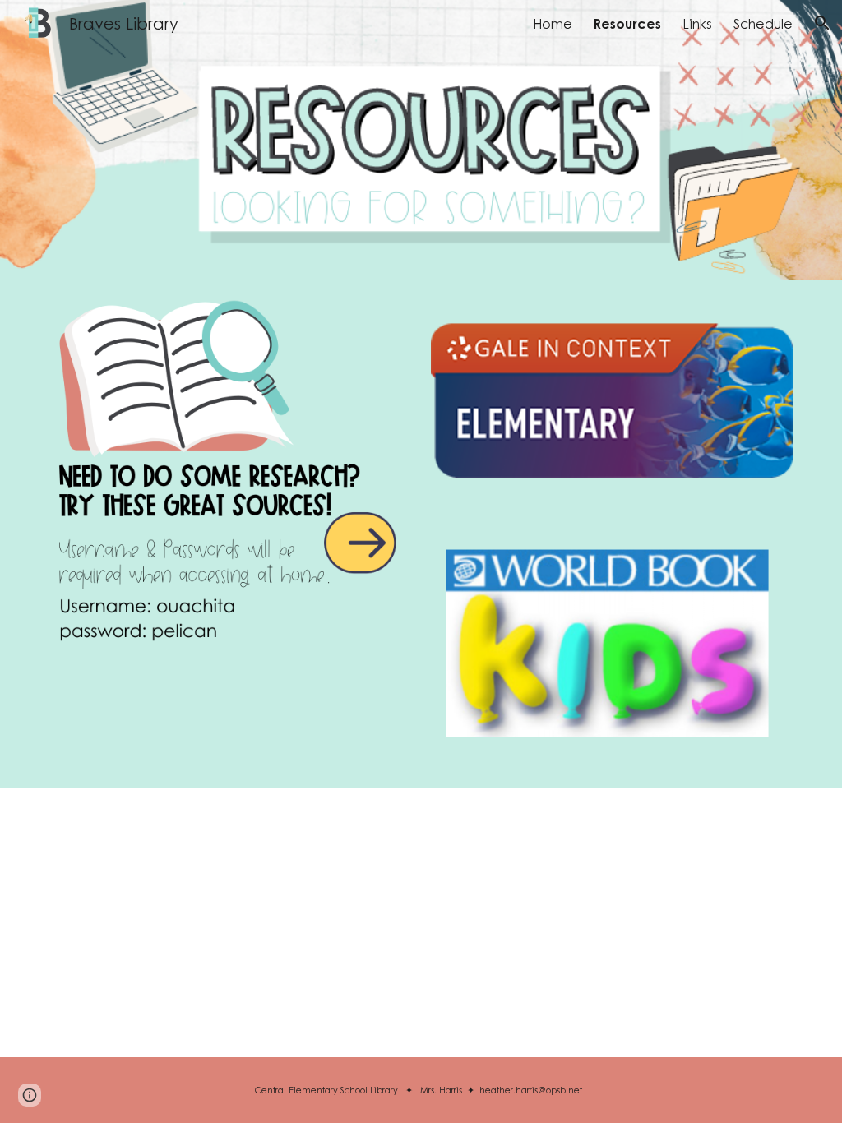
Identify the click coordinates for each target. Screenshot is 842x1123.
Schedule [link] (763, 23)
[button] (822, 23)
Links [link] (697, 23)
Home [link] (552, 23)
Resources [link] (627, 23)
